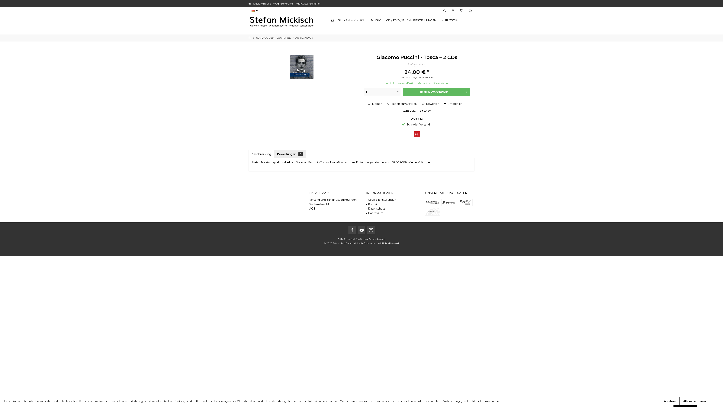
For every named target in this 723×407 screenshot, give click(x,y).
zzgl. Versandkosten (423, 77)
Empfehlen (454, 104)
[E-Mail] (417, 134)
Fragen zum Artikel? (403, 104)
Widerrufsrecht (319, 204)
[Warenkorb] (470, 10)
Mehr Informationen (485, 401)
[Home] (332, 20)
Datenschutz (376, 208)
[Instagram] (371, 230)
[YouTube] (361, 230)
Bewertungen (289, 154)
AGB (312, 208)
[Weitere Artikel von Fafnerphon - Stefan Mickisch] (416, 65)
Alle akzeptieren (694, 401)
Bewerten (432, 104)
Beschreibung (261, 154)
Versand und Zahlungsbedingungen (333, 199)
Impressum (375, 213)
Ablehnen (670, 401)
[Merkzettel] (461, 10)
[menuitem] (470, 10)
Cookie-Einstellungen (382, 199)
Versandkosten (377, 239)
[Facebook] (352, 230)
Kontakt (373, 204)
